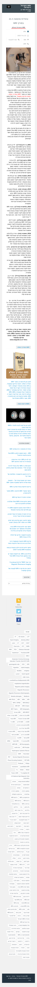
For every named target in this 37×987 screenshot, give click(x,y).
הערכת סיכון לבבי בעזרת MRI (21, 845)
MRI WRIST (26, 712)
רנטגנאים (14, 944)
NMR (19, 754)
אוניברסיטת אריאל (16, 784)
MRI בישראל (17, 712)
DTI (23, 646)
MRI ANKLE (26, 702)
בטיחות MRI (18, 800)
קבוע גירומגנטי (25, 931)
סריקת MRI (10, 912)
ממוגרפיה (11, 884)
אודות (13, 976)
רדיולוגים (20, 941)
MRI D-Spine (25, 706)
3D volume (21, 636)
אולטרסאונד (26, 784)
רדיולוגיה (27, 941)
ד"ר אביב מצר (12, 816)
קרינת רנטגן (12, 938)
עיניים (19, 915)
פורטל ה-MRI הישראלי (23, 919)
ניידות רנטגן (26, 896)
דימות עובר (18, 826)
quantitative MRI (24, 766)
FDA (15, 649)
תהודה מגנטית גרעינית (23, 954)
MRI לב (27, 722)
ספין (28, 909)
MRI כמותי (13, 718)
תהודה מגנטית (15, 947)
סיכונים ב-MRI (14, 906)
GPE (28, 664)
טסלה (14, 858)
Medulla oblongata (16, 696)
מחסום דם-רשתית (19, 877)
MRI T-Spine (14, 709)
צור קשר (8, 976)
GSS (23, 664)
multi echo (17, 747)
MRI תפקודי (16, 741)
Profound (20, 763)
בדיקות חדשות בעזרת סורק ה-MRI (20, 487)
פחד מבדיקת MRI (24, 922)
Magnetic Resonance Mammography (19, 693)
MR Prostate (26, 747)
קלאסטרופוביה (11, 935)
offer (24, 31)
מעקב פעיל (12, 887)
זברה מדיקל (12, 848)
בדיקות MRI (14, 797)
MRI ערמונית (11, 731)
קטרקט (18, 931)
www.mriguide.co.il (16, 339)
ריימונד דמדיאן (12, 941)
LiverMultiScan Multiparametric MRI (19, 680)
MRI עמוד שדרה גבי (24, 728)
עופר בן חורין (26, 915)
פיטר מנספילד (12, 925)
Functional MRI (25, 652)
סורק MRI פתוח (25, 903)
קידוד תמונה (10, 931)
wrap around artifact (23, 781)
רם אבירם (26, 944)
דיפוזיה (27, 829)
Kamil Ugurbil (25, 674)
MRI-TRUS (12, 699)
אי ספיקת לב (26, 788)
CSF (22, 643)
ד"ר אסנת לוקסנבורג (24, 820)
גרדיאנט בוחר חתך (24, 813)
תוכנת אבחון (12, 954)
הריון (11, 845)
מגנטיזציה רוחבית (24, 871)
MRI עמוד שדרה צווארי (23, 731)
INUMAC (19, 670)
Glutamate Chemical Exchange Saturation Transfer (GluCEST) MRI (19, 660)
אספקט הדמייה (15, 791)
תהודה (22, 947)
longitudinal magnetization (22, 683)
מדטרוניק (15, 871)
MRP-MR (14, 744)
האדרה (21, 829)
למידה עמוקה (13, 864)
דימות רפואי (10, 826)
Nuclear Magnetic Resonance (21, 757)
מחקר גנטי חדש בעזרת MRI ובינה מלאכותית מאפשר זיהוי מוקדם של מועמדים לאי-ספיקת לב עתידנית (20, 529)
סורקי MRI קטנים (25, 906)
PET (9, 757)
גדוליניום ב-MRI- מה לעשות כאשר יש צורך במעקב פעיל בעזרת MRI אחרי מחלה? (19, 556)
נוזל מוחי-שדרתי (14, 893)
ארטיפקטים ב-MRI (24, 797)
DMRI (27, 646)
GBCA (27, 656)
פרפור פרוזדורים (16, 928)
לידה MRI (22, 864)
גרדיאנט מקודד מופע (24, 816)
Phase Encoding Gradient (15, 760)
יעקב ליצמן (26, 861)
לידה (28, 864)
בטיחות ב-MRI (25, 804)
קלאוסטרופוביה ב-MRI (23, 935)
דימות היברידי (13, 820)
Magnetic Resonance (23, 690)
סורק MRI (26, 899)
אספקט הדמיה (25, 791)
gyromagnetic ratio (14, 664)
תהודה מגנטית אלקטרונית (22, 951)
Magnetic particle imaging (22, 686)
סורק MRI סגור (18, 899)
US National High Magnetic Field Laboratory (20, 777)
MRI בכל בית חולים (24, 715)
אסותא (19, 788)
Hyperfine (16, 667)
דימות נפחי (26, 826)
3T (15, 636)
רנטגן (20, 944)
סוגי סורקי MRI (17, 896)
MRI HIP (17, 706)
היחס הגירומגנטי (13, 836)
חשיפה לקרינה (25, 855)
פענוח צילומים (25, 928)
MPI (28, 699)
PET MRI (26, 760)
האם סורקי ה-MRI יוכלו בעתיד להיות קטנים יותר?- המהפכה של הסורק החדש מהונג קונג (18, 468)
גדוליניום (27, 810)
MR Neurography (24, 744)
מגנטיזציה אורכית (17, 868)
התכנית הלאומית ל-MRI (23, 848)
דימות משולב (17, 823)
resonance (15, 766)
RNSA (27, 770)
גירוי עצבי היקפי (19, 810)
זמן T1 (27, 852)
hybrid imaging (25, 667)
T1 (17, 770)
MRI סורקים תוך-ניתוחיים (23, 725)
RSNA (22, 770)
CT (18, 643)
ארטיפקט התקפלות (17, 794)
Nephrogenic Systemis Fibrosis (20, 750)
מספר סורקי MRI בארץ (23, 887)
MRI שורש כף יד (25, 741)
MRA (23, 699)
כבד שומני (18, 861)
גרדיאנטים (14, 813)
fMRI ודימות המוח (23, 404)
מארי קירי (27, 868)
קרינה (27, 938)
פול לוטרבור (12, 915)
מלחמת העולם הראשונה (23, 884)
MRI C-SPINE (16, 702)
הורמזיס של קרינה (24, 836)
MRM (8, 741)
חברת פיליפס (20, 852)
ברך (21, 807)
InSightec (26, 670)
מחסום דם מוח (25, 880)
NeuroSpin (26, 754)
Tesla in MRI (14, 773)
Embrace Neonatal (24, 649)
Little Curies (26, 677)
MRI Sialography (24, 709)
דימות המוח (26, 823)
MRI (25, 44)
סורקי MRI (16, 903)
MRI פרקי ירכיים (25, 734)
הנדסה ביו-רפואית (24, 842)
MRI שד (19, 738)
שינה (28, 947)
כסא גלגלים (11, 861)
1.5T (28, 636)
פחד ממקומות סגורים (23, 925)
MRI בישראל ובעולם (18, 27)
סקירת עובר (26, 912)
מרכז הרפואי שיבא (14, 890)
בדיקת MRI (26, 800)
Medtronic (26, 696)
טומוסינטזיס (16, 855)
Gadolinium (15, 652)
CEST (27, 643)
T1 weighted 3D (25, 773)
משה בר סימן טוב (24, 893)
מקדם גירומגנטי (25, 890)
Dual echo (17, 646)
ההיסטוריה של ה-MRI (23, 832)
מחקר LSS (16, 880)
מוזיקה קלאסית (13, 874)
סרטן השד (18, 912)
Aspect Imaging (14, 640)
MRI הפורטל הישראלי (26, 6)
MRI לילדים (20, 722)
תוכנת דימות (26, 957)
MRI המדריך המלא (23, 347)
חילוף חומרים (11, 852)
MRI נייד (12, 722)
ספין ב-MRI (22, 909)
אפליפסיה (26, 794)
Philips (27, 763)
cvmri (13, 643)
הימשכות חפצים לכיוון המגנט (21, 839)
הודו (15, 832)
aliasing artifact (25, 640)
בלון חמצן (26, 807)
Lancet (17, 674)
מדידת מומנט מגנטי (24, 874)
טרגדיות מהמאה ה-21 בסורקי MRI (20, 449)
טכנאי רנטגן (26, 858)
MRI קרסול (26, 738)
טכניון (19, 858)
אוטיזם (14, 781)
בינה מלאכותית (16, 804)
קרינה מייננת (20, 938)
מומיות (27, 877)
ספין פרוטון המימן (12, 909)
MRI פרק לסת (15, 734)
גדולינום (16, 807)
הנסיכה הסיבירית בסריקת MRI (21, 497)
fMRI (10, 649)
